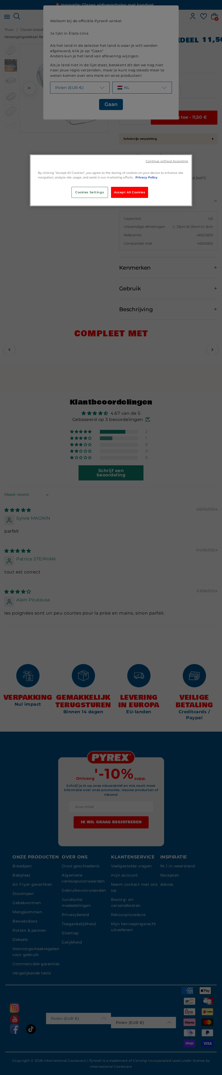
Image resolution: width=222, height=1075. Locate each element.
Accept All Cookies (129, 192)
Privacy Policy (146, 177)
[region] (111, 180)
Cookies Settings (89, 192)
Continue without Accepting (167, 161)
